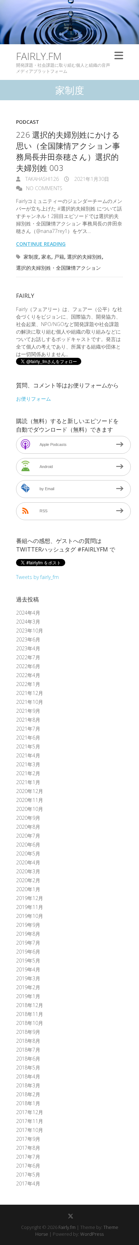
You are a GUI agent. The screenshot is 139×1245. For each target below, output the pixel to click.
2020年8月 (28, 826)
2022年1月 (28, 684)
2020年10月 (29, 809)
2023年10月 (29, 630)
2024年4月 (28, 612)
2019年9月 (28, 924)
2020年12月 (29, 791)
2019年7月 (28, 942)
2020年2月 (28, 880)
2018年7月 (28, 1049)
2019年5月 (28, 960)
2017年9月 (28, 1138)
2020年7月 (28, 835)
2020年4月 (28, 862)
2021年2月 (28, 773)
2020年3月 (28, 871)
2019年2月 (28, 987)
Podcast (27, 121)
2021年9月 (28, 710)
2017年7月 (28, 1156)
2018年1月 (28, 1103)
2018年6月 (28, 1058)
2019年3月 (28, 978)
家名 (46, 256)
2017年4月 (28, 1183)
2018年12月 (29, 1005)
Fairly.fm (39, 56)
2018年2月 (28, 1094)
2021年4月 (28, 755)
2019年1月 (28, 996)
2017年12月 (29, 1112)
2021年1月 (28, 782)
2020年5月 (28, 853)
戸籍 (59, 256)
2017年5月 (28, 1174)
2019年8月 (28, 933)
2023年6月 (28, 639)
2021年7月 (28, 728)
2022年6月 (28, 666)
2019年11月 (29, 907)
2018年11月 (29, 1014)
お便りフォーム (33, 398)
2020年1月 (28, 889)
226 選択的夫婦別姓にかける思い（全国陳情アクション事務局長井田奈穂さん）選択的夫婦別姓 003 (68, 151)
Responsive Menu (118, 56)
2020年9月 (28, 817)
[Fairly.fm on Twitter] (70, 1216)
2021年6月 (28, 737)
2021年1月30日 (91, 179)
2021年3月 (28, 764)
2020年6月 (28, 844)
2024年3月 (28, 621)
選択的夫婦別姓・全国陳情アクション (58, 267)
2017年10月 (29, 1130)
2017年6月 (28, 1165)
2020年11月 (29, 800)
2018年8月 (28, 1040)
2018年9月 (28, 1031)
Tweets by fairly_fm (37, 577)
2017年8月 (28, 1147)
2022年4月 (28, 675)
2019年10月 (29, 916)
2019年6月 (28, 951)
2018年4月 (28, 1076)
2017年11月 (29, 1121)
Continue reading (41, 243)
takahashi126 (41, 179)
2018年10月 (29, 1023)
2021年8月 (28, 719)
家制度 (31, 256)
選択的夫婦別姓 (84, 256)
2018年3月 (28, 1085)
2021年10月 (29, 701)
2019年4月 (28, 969)
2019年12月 (29, 898)
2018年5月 (28, 1067)
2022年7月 (28, 657)
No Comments (44, 188)
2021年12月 (29, 693)
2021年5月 (28, 746)
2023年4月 (28, 648)
